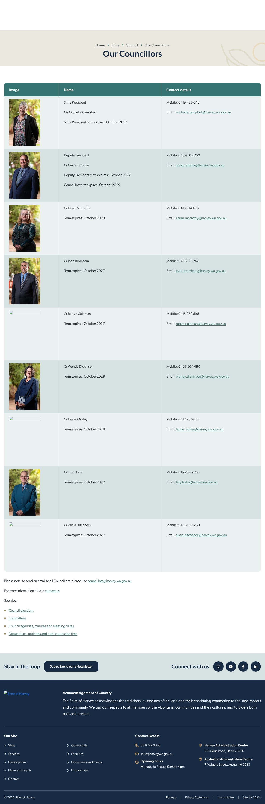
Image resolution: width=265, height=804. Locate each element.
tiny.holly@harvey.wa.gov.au (197, 481)
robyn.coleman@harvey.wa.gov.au (201, 323)
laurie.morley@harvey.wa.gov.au (199, 429)
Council (132, 45)
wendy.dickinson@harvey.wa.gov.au (202, 376)
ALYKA (256, 797)
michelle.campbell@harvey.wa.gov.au (203, 112)
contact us (52, 590)
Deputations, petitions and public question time (43, 633)
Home (100, 45)
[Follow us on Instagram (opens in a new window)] (218, 666)
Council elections (21, 610)
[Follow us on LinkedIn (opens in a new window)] (256, 666)
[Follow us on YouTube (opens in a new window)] (231, 666)
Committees (17, 618)
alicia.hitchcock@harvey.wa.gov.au (201, 534)
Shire (115, 45)
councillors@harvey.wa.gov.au (110, 580)
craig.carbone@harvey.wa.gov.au (200, 165)
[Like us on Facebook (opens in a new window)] (243, 666)
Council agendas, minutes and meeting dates (41, 625)
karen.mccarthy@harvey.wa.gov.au (201, 217)
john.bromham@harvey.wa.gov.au (201, 270)
